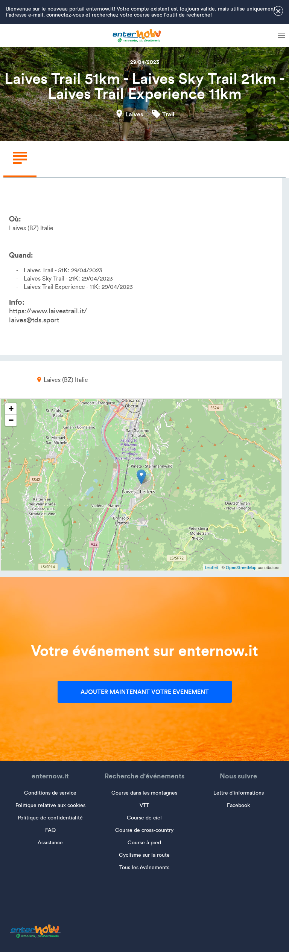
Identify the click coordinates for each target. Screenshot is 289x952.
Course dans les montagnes (144, 793)
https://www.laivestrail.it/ (48, 311)
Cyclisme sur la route (144, 855)
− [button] (11, 420)
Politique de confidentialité (50, 818)
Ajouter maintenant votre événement (145, 692)
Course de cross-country (144, 830)
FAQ (50, 830)
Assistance (50, 842)
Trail (168, 114)
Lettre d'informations (238, 793)
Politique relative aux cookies (50, 805)
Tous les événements (144, 867)
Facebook (238, 805)
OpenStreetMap (241, 567)
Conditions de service (50, 793)
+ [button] (11, 408)
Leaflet (211, 567)
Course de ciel (144, 818)
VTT (144, 805)
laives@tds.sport (34, 320)
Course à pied (144, 842)
